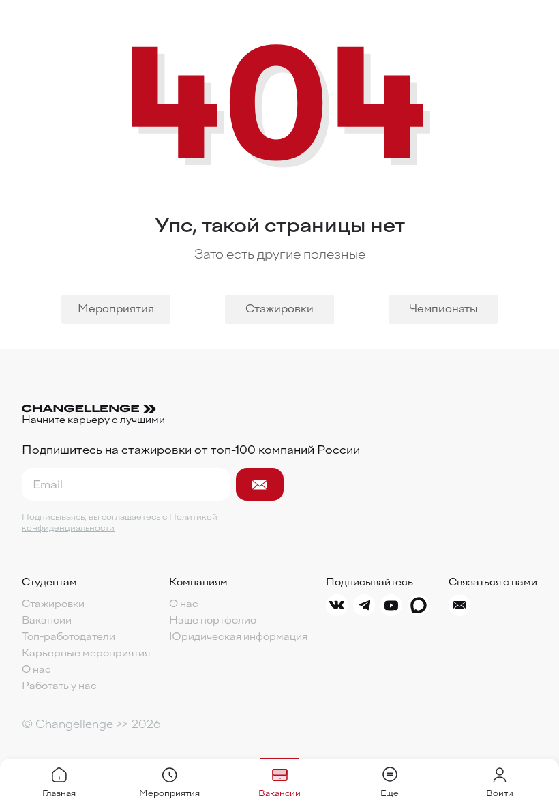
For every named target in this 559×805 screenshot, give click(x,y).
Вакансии (47, 620)
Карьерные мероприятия (86, 653)
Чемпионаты (443, 309)
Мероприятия (116, 309)
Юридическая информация (238, 637)
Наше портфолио (212, 620)
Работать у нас (59, 686)
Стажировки (279, 309)
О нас (36, 669)
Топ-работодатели (68, 637)
